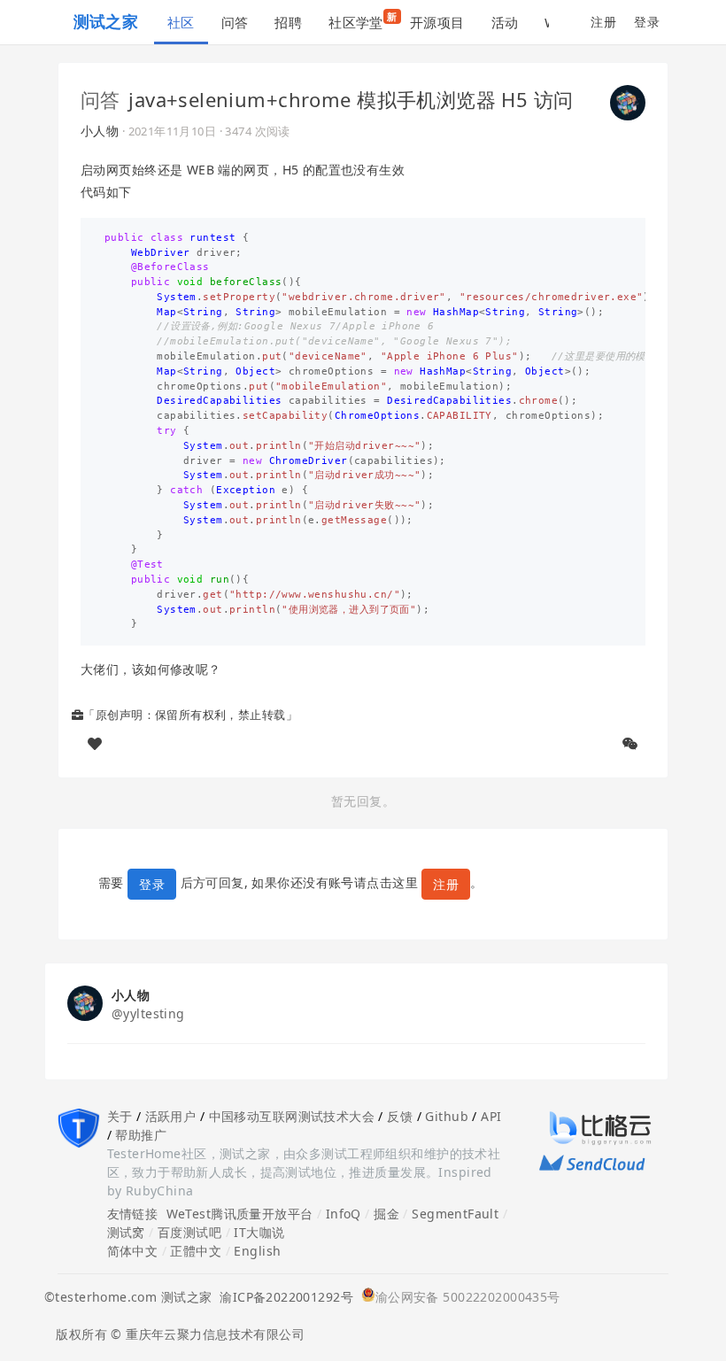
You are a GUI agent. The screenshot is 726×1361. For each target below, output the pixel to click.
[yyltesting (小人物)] (627, 101)
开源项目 (437, 22)
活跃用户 (171, 1116)
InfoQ (343, 1213)
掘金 (386, 1213)
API (491, 1116)
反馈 (400, 1116)
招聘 (288, 22)
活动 (505, 22)
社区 (181, 22)
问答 (235, 22)
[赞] (95, 743)
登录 (647, 21)
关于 (120, 1116)
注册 (603, 21)
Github (446, 1116)
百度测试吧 (189, 1232)
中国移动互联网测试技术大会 (292, 1116)
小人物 (100, 130)
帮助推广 (140, 1134)
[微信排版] (630, 743)
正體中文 (195, 1250)
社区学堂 (362, 20)
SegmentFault (455, 1213)
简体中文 (132, 1250)
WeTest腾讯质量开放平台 (239, 1213)
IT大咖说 (259, 1232)
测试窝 (126, 1232)
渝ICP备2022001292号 (282, 1296)
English (257, 1250)
